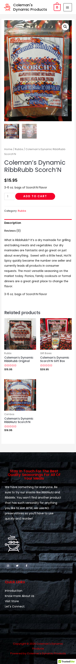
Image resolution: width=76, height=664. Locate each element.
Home (8, 149)
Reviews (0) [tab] (12, 231)
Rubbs (19, 149)
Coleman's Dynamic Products (30, 7)
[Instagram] (8, 566)
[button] (65, 26)
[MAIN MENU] (67, 7)
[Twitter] (17, 566)
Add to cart (35, 196)
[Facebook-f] (27, 566)
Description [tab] (12, 223)
